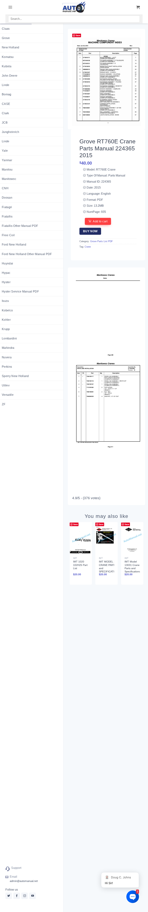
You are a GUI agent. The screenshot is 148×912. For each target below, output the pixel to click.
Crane (88, 246)
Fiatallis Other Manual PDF (20, 225)
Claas (6, 28)
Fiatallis (7, 216)
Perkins (7, 366)
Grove (6, 38)
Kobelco (7, 310)
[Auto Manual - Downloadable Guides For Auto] (74, 7)
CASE (6, 103)
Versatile (8, 394)
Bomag (6, 94)
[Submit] (133, 19)
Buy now (90, 231)
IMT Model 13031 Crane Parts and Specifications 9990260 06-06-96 (132, 569)
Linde (5, 85)
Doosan (7, 197)
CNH (5, 188)
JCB (5, 122)
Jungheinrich (10, 131)
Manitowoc (9, 178)
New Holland (10, 47)
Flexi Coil (8, 235)
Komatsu (8, 56)
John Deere (9, 75)
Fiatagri (7, 207)
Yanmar (7, 160)
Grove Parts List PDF (101, 241)
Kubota (6, 66)
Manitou (7, 169)
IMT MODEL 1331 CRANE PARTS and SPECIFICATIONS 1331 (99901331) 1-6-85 (109, 569)
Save (78, 35)
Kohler (6, 319)
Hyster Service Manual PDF (20, 291)
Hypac (6, 272)
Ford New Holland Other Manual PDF (27, 254)
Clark (5, 113)
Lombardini (9, 338)
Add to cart (100, 221)
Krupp (6, 329)
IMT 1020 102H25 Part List (80, 565)
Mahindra (8, 347)
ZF (4, 404)
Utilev (6, 385)
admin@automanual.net (24, 880)
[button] (10, 7)
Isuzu (5, 300)
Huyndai (7, 263)
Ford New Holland (14, 244)
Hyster (6, 282)
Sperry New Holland (15, 376)
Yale (5, 150)
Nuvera (7, 357)
